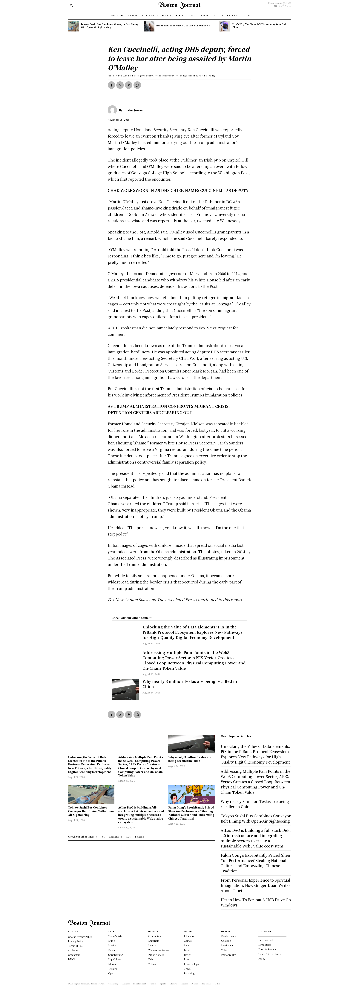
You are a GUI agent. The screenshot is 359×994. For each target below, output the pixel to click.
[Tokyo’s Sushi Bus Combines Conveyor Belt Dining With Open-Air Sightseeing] (73, 26)
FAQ (150, 959)
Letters (152, 945)
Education (189, 936)
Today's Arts (115, 936)
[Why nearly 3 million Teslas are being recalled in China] (125, 689)
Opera (111, 973)
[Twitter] (120, 85)
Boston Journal (133, 110)
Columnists (154, 936)
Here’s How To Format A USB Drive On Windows (183, 25)
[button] (71, 5)
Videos (152, 964)
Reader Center (229, 936)
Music (111, 940)
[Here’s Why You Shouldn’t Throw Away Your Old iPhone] (224, 26)
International (265, 940)
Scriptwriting (115, 954)
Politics (112, 75)
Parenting (189, 973)
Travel (187, 968)
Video (224, 950)
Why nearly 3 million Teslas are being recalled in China (189, 683)
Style (186, 945)
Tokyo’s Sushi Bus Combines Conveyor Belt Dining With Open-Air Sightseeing (109, 25)
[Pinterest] (128, 85)
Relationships (191, 964)
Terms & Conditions (269, 954)
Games (187, 940)
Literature (113, 964)
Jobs (186, 959)
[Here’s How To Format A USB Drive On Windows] (149, 26)
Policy (261, 958)
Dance (111, 950)
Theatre (112, 968)
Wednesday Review (158, 950)
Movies (112, 945)
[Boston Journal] (113, 110)
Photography (228, 954)
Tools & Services (267, 949)
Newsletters (264, 944)
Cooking (226, 940)
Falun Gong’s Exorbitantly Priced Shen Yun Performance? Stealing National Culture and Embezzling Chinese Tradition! (191, 813)
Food (187, 950)
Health (187, 954)
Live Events (227, 945)
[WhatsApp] (137, 85)
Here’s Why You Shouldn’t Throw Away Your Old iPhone (259, 25)
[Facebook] (111, 85)
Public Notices (156, 954)
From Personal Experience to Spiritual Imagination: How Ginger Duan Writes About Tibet (255, 885)
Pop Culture (114, 959)
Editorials (153, 940)
